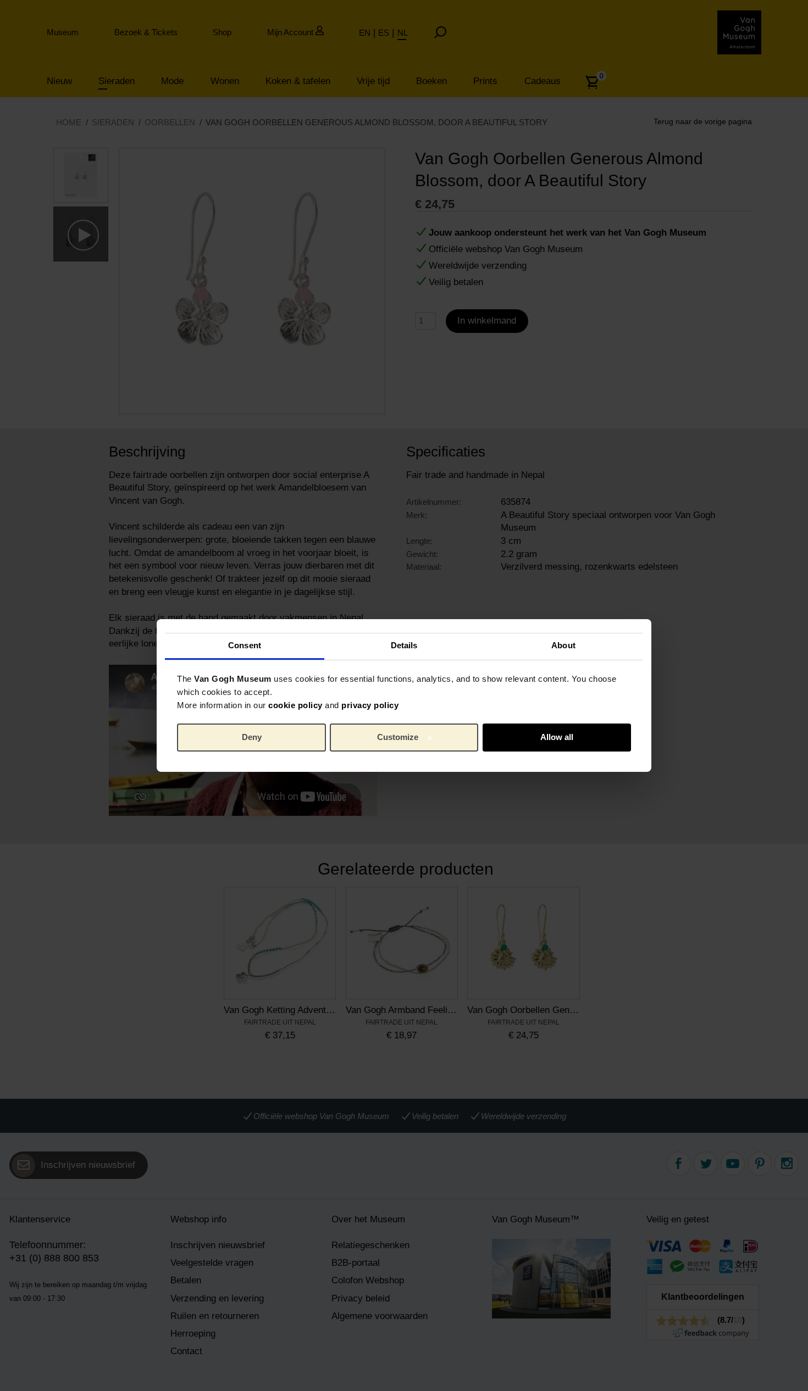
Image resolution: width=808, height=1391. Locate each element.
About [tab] (563, 645)
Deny (252, 737)
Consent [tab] (244, 645)
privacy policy (370, 705)
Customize (397, 737)
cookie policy (295, 705)
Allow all (556, 737)
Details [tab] (404, 645)
